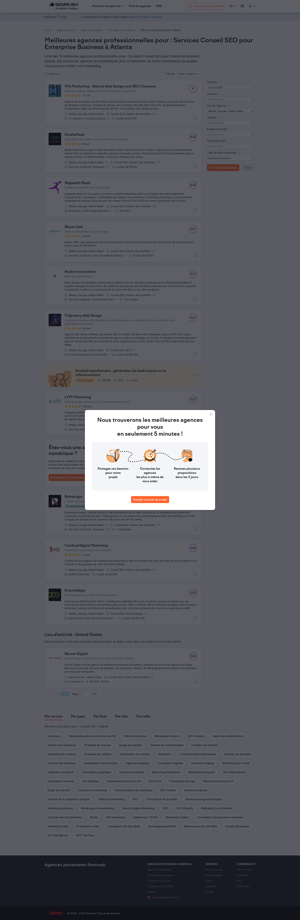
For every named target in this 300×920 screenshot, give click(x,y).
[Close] (211, 414)
